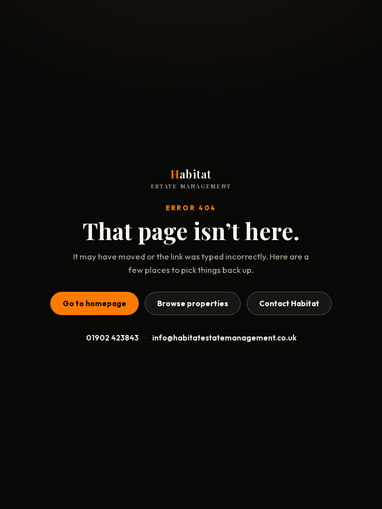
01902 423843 (112, 337)
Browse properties (192, 303)
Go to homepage (94, 303)
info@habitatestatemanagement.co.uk (224, 337)
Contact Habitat (289, 303)
